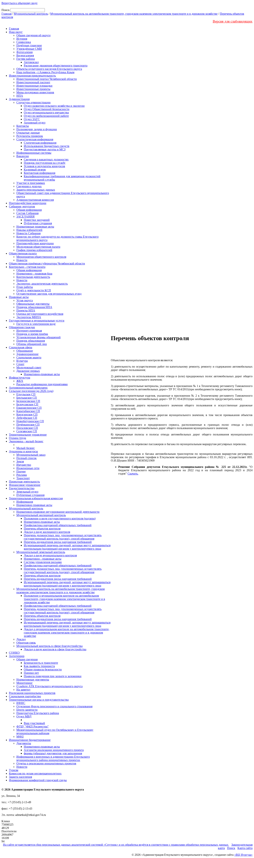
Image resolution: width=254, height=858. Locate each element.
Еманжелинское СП (29, 407)
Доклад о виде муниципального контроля (50, 555)
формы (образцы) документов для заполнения (53, 753)
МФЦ (20, 736)
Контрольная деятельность (33, 276)
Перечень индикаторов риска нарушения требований (58, 542)
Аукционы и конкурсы (23, 451)
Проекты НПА (25, 310)
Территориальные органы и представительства (39, 699)
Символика (23, 42)
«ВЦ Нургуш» (243, 854)
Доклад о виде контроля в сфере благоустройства (55, 649)
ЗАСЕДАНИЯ (25, 216)
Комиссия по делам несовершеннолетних (35, 773)
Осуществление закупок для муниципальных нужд (48, 293)
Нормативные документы (32, 679)
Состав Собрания (27, 213)
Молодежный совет (28, 367)
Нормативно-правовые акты (42, 374)
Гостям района (25, 58)
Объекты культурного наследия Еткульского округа (49, 68)
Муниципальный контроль (31, 13)
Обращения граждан (22, 327)
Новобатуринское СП (30, 421)
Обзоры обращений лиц (31, 344)
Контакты (22, 125)
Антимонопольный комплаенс (28, 387)
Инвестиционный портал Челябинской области (46, 79)
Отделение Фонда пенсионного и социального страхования (54, 706)
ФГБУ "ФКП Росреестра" (32, 726)
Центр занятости (27, 709)
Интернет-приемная (29, 330)
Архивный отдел (34, 122)
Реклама (21, 474)
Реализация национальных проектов (32, 693)
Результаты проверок (29, 136)
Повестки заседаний (37, 219)
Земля (20, 461)
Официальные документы (32, 303)
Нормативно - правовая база (34, 273)
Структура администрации (33, 102)
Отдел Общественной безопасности (46, 109)
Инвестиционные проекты (33, 89)
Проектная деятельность (24, 481)
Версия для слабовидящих (233, 21)
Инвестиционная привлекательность (32, 75)
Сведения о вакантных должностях (46, 159)
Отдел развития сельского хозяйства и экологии (54, 105)
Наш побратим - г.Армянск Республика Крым (45, 72)
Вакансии (22, 156)
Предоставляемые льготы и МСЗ (44, 149)
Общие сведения (27, 659)
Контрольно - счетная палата (27, 266)
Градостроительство (21, 488)
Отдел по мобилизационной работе (46, 115)
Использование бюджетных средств (46, 146)
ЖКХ (19, 380)
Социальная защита (28, 357)
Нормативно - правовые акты (42, 558)
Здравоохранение (27, 354)
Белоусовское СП (27, 404)
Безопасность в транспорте (41, 662)
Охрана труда (17, 438)
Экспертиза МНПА (28, 317)
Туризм (13, 770)
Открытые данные (28, 132)
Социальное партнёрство (25, 696)
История (21, 38)
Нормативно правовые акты (34, 505)
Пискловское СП (27, 427)
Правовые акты (19, 297)
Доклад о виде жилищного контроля (47, 531)
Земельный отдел (27, 491)
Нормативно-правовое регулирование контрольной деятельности (57, 511)
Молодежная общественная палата (38, 246)
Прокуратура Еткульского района (37, 713)
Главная (6, 13)
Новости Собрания (28, 233)
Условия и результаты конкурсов (44, 166)
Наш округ (16, 32)
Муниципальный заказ (30, 454)
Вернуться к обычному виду (19, 3)
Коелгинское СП (27, 414)
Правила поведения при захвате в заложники (52, 676)
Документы (23, 743)
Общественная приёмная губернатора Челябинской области (47, 263)
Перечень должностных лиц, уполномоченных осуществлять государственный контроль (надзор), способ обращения (63, 537)
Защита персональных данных (35, 189)
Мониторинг (24, 682)
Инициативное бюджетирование (30, 739)
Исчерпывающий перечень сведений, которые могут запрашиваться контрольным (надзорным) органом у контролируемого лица (67, 547)
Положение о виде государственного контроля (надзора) (60, 518)
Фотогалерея (24, 52)
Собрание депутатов (22, 206)
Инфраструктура (19, 377)
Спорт (20, 364)
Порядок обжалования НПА (34, 307)
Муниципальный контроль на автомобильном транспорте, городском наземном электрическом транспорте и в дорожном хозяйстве (134, 13)
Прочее (21, 471)
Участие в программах (30, 183)
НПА (19, 95)
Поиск (231, 848)
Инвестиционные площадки (34, 85)
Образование (24, 350)
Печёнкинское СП (28, 424)
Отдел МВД (23, 716)
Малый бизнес (25, 448)
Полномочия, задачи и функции (36, 129)
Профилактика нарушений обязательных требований (57, 525)
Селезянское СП (26, 431)
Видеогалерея (25, 55)
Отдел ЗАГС (32, 119)
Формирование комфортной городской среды (38, 780)
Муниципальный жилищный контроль (41, 515)
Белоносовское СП (28, 401)
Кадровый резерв (35, 169)
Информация (24, 501)
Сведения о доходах (29, 186)
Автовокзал (31, 62)
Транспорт (23, 478)
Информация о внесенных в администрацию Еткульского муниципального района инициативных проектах (53, 758)
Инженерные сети (27, 468)
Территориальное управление (28, 434)
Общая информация (29, 209)
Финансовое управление (24, 485)
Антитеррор (16, 656)
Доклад (21, 639)
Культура (22, 360)
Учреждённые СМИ (29, 48)
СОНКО (14, 652)
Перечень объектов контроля (42, 528)
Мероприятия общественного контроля (41, 256)
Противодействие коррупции (27, 203)
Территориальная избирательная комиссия (36, 498)
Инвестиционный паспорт (33, 82)
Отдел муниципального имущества (46, 112)
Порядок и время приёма (32, 334)
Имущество (23, 464)
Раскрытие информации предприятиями (42, 384)
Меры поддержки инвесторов (35, 92)
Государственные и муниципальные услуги (36, 320)
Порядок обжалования (30, 340)
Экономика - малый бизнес (26, 441)
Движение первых (28, 370)
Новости (21, 260)
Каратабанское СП (28, 411)
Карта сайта (245, 848)
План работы (24, 287)
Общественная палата (23, 253)
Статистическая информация (34, 139)
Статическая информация (40, 142)
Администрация (19, 99)
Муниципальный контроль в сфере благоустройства (49, 646)
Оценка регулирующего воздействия (39, 313)
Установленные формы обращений (38, 337)
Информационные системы (33, 152)
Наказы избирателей (29, 230)
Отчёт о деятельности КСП (33, 290)
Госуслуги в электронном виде (36, 323)
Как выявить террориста (39, 666)
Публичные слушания (38, 223)
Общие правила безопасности (43, 669)
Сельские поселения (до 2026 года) (31, 391)
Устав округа (24, 300)
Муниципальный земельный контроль (40, 552)
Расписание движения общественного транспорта (55, 65)
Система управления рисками (43, 562)
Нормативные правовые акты (35, 226)
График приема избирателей (34, 250)
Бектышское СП (26, 397)
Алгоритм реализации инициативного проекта (54, 750)
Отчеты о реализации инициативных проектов (46, 763)
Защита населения (20, 776)
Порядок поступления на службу (44, 162)
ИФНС (20, 703)
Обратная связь (26, 642)
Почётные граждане (29, 45)
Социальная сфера (20, 347)
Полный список (26, 458)
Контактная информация (39, 172)
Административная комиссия (35, 199)
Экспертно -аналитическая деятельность (42, 283)
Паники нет (31, 672)
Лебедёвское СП (26, 417)
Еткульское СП (26, 394)
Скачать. (133, 473)
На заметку (23, 689)
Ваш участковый (34, 723)
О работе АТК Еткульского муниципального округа (49, 686)
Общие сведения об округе (33, 35)
